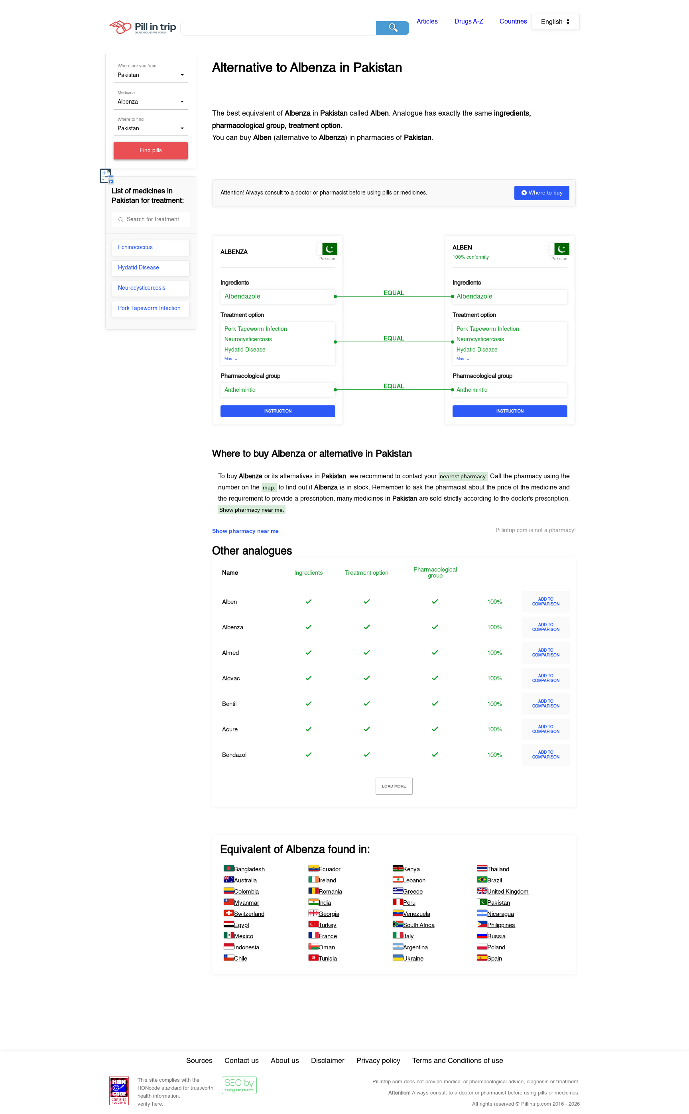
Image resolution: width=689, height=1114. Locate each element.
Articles (427, 22)
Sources (199, 1061)
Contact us (241, 1061)
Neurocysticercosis (141, 288)
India (325, 903)
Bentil (229, 704)
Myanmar (246, 903)
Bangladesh (249, 869)
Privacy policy (378, 1061)
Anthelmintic (239, 390)
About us (285, 1061)
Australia (245, 881)
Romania (330, 892)
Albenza (234, 252)
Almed (230, 653)
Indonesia (246, 948)
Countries (513, 22)
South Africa (419, 925)
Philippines (501, 925)
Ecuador (330, 869)
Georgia (329, 914)
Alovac (231, 679)
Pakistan (498, 903)
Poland (496, 948)
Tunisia (328, 959)
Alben (462, 248)
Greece (413, 892)
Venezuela (416, 914)
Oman (327, 948)
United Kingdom (508, 892)
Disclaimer (327, 1061)
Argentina (415, 948)
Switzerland (249, 914)
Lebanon (414, 881)
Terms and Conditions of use (457, 1061)
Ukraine (413, 959)
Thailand (498, 869)
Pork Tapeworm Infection (149, 308)
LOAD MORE (394, 786)
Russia (496, 936)
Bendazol (234, 755)
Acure (230, 730)
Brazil (494, 881)
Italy (408, 936)
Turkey (328, 925)
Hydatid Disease (138, 268)
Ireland (327, 881)
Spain (494, 959)
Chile (240, 959)
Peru (409, 903)
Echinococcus (135, 247)
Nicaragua (500, 914)
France (328, 936)
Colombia (246, 892)
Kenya (411, 869)
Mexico (243, 936)
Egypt (241, 925)
